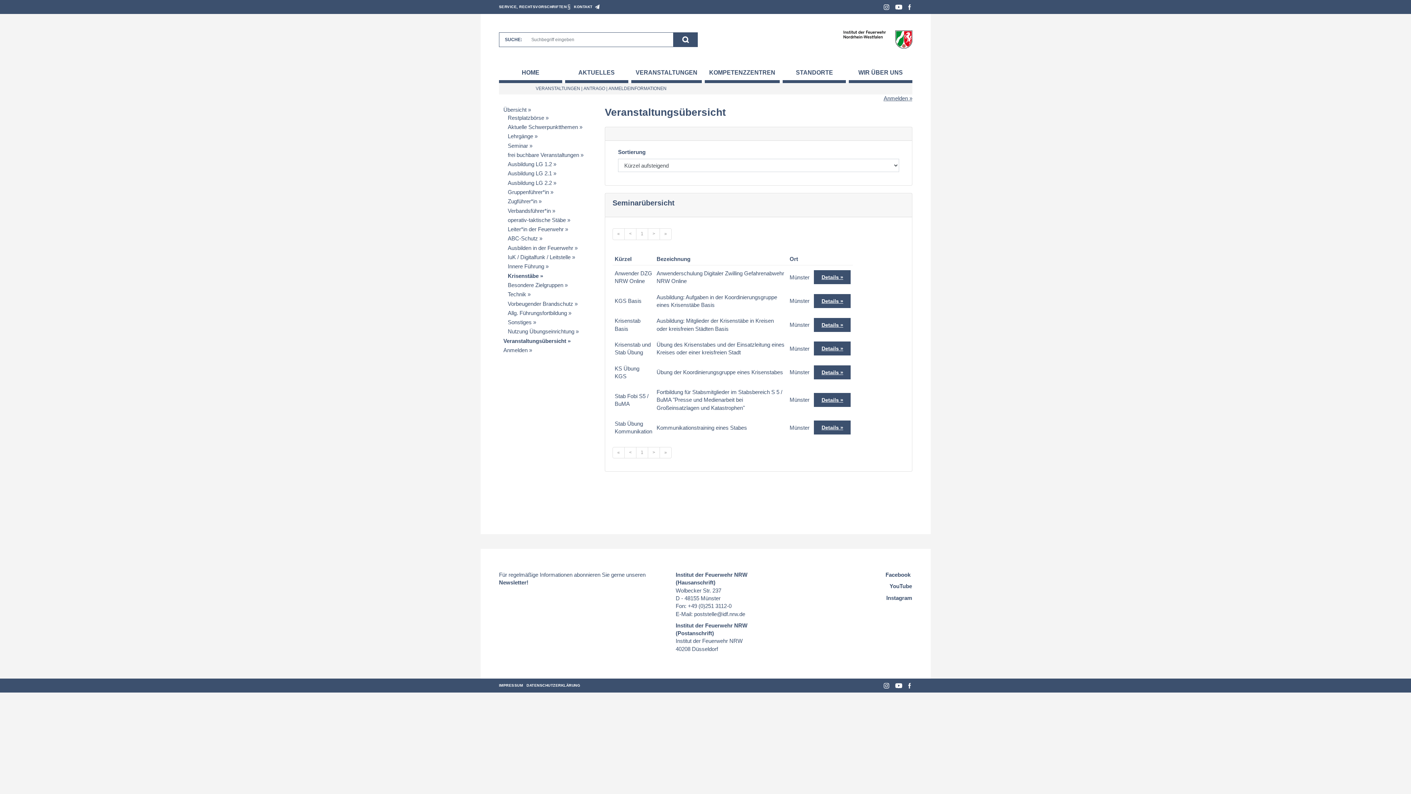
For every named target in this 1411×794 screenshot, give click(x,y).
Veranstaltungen (666, 72)
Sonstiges (520, 322)
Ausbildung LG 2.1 (530, 173)
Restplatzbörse (526, 118)
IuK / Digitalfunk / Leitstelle (539, 257)
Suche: (513, 39)
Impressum (511, 685)
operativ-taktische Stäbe (537, 220)
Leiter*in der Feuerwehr (536, 229)
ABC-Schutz (523, 238)
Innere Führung (526, 266)
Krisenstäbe (523, 276)
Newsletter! (513, 582)
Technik (517, 294)
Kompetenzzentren (742, 72)
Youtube (898, 7)
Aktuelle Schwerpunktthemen (543, 127)
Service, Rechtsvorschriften (533, 7)
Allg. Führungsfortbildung (537, 313)
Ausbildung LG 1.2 (530, 164)
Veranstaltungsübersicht (534, 341)
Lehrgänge (520, 136)
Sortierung (632, 152)
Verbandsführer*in (529, 211)
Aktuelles (596, 72)
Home (530, 72)
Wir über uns (880, 72)
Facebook (909, 7)
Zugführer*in (522, 201)
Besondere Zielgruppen (535, 285)
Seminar (518, 146)
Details (830, 277)
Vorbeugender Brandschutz (540, 304)
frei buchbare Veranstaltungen (543, 155)
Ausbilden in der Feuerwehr (540, 248)
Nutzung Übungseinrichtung (541, 331)
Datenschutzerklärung (553, 685)
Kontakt (583, 7)
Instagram (886, 7)
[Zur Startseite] (877, 39)
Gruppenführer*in (528, 192)
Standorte (814, 72)
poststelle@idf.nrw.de (719, 614)
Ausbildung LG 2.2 (530, 183)
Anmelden (896, 98)
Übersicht (515, 110)
